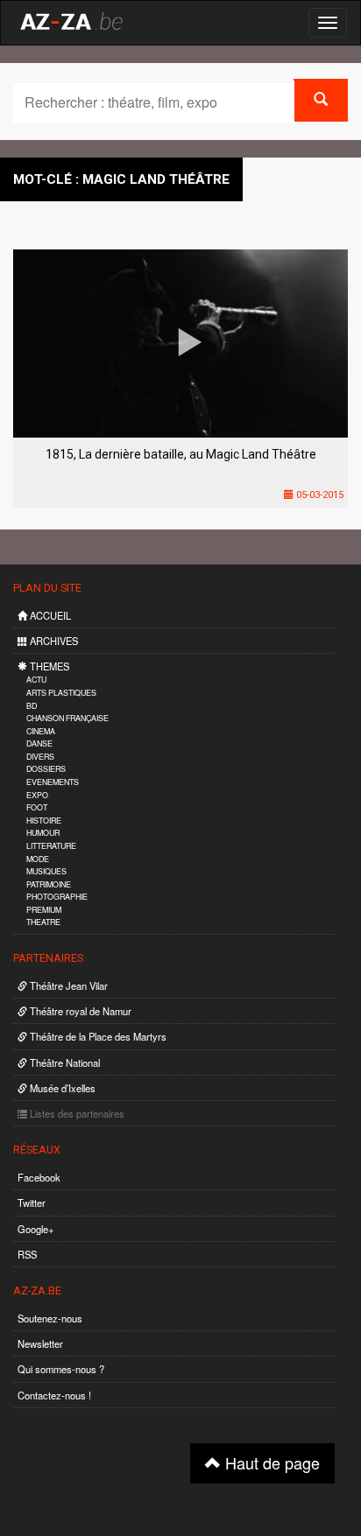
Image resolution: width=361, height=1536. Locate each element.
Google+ (36, 1229)
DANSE (39, 743)
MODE (37, 859)
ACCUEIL (49, 615)
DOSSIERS (46, 769)
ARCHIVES (52, 641)
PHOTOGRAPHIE (57, 896)
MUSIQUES (46, 871)
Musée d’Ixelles (61, 1088)
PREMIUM (43, 909)
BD (31, 706)
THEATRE (43, 922)
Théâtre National (63, 1063)
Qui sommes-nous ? (61, 1369)
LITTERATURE (51, 846)
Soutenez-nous (50, 1318)
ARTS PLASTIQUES (61, 692)
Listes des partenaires (75, 1113)
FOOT (36, 807)
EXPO (37, 795)
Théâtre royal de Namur (79, 1011)
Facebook (39, 1177)
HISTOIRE (43, 820)
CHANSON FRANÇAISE (67, 718)
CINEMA (40, 731)
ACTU (36, 679)
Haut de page (270, 1462)
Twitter (32, 1203)
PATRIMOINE (48, 884)
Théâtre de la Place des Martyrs (96, 1036)
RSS (27, 1254)
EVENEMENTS (52, 782)
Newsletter (40, 1343)
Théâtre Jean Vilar (67, 985)
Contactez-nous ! (54, 1395)
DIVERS (40, 756)
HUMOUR (43, 832)
